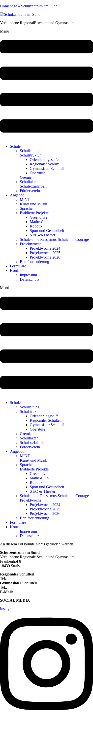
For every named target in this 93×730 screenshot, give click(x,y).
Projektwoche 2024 (45, 248)
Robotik (36, 226)
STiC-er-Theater (42, 235)
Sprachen (27, 208)
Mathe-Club (39, 222)
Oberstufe (37, 173)
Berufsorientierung (34, 262)
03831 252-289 (20, 587)
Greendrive (38, 217)
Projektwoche (30, 244)
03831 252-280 (19, 578)
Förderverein (30, 191)
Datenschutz (29, 279)
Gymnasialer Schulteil (47, 168)
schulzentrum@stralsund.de (35, 592)
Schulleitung (29, 151)
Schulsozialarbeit (33, 186)
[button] (46, 84)
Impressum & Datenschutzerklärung (28, 724)
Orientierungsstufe (44, 159)
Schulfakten (29, 182)
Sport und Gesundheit (47, 230)
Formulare (18, 266)
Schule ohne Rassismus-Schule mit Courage (54, 239)
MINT (25, 199)
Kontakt (16, 270)
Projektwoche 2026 (45, 257)
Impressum (28, 275)
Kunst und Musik (33, 204)
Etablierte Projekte (34, 213)
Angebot (17, 195)
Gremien (26, 177)
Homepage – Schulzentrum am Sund (29, 6)
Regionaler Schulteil (46, 164)
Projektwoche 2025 (45, 253)
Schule (15, 146)
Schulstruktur (30, 155)
